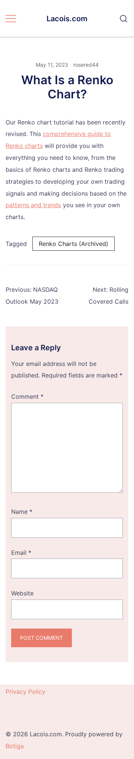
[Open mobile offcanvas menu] (11, 19)
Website (22, 593)
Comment (27, 396)
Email (21, 552)
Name (21, 511)
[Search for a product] (123, 19)
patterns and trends (33, 205)
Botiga (15, 746)
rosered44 (86, 64)
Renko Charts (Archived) (73, 243)
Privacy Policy (25, 691)
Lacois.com (67, 18)
